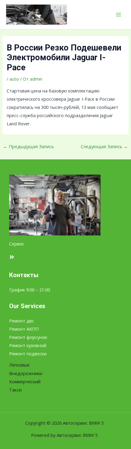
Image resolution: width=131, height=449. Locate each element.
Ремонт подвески (28, 353)
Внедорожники (25, 373)
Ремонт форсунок (28, 337)
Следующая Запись (104, 146)
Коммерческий (25, 381)
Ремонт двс (21, 321)
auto (14, 79)
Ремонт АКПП (24, 329)
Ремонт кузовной (27, 345)
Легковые (19, 365)
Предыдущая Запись (28, 146)
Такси (15, 390)
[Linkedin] (12, 257)
